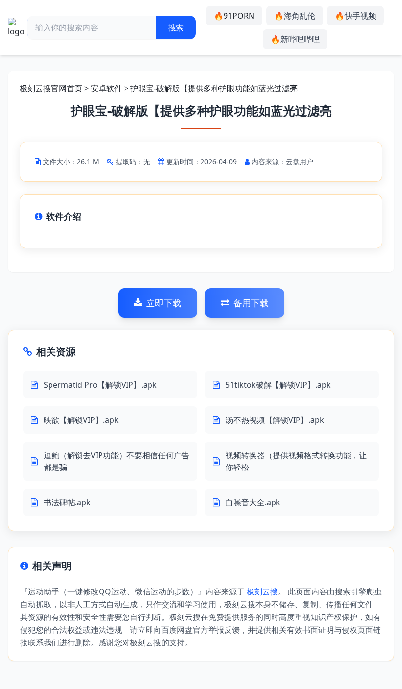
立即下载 (163, 303)
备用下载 (251, 303)
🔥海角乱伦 (294, 15)
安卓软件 (106, 88)
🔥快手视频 (355, 15)
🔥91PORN (234, 15)
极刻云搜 (262, 591)
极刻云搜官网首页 (51, 88)
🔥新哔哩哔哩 (295, 39)
